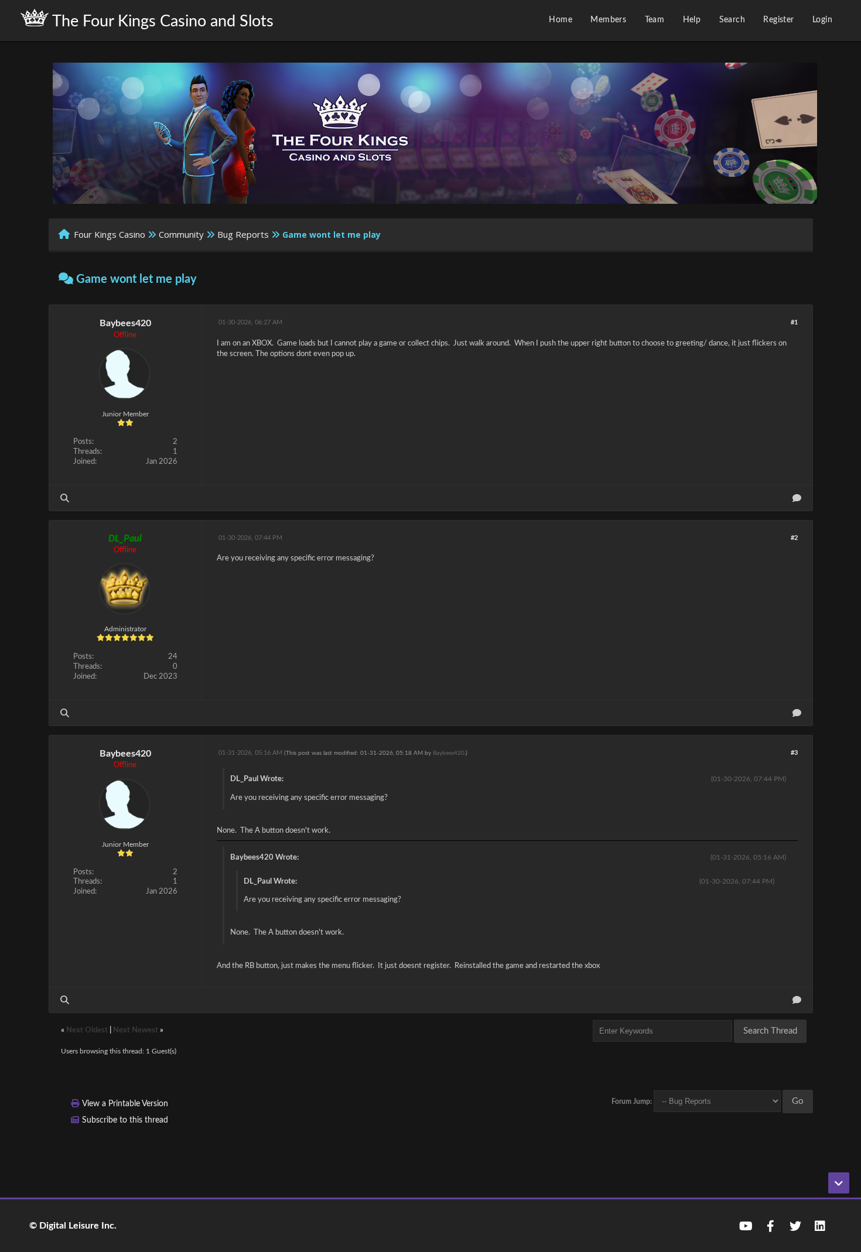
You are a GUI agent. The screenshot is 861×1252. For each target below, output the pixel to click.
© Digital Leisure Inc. (73, 1225)
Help (692, 20)
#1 (794, 322)
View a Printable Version (125, 1104)
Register (778, 20)
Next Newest (135, 1030)
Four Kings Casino (109, 234)
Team (655, 20)
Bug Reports (243, 234)
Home (560, 20)
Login (822, 20)
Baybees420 (125, 323)
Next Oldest (87, 1030)
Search (732, 20)
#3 (794, 753)
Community (181, 234)
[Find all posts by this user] (64, 498)
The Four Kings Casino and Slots (161, 21)
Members (608, 20)
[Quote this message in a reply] (796, 498)
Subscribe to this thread (125, 1120)
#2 (794, 538)
